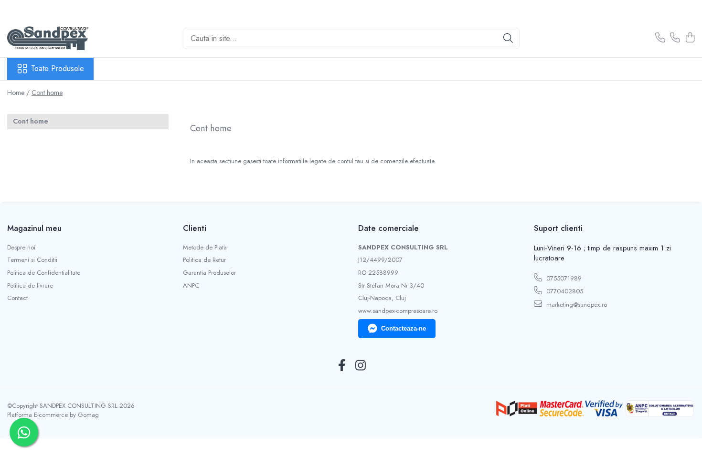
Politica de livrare (30, 285)
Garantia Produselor (209, 273)
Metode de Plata (205, 247)
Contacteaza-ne (403, 328)
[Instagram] (360, 365)
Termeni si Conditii (32, 260)
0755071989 (563, 278)
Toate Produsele (57, 68)
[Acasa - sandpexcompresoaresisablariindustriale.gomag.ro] (55, 38)
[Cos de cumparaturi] (690, 38)
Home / (18, 92)
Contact (17, 298)
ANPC (191, 285)
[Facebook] (341, 365)
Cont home (47, 92)
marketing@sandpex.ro (575, 304)
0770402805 (563, 291)
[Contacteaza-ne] (660, 38)
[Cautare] (508, 38)
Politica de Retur (204, 260)
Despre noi (21, 247)
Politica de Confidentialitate (43, 273)
